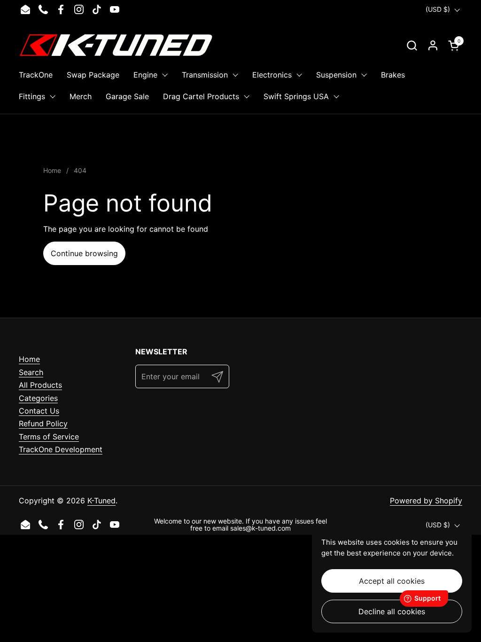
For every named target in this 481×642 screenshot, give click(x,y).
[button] (412, 45)
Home (29, 359)
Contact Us (39, 410)
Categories (38, 398)
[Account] (433, 45)
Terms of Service (49, 436)
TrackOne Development (60, 449)
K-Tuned (101, 500)
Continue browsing (84, 253)
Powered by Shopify (426, 500)
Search (31, 372)
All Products (40, 385)
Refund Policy (43, 423)
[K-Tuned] (116, 45)
